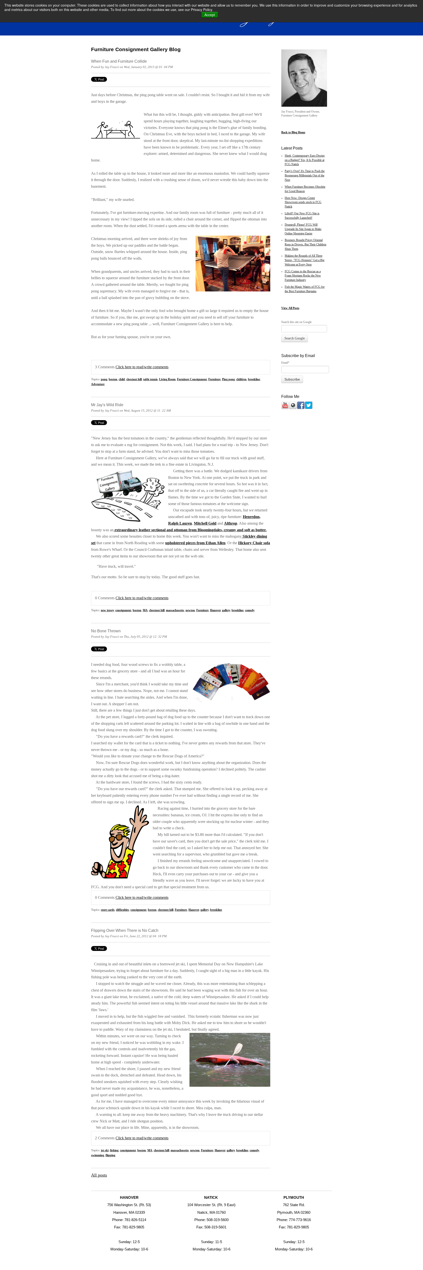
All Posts (293, 308)
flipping (110, 1155)
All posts (99, 1175)
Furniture (214, 379)
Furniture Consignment (192, 379)
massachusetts (175, 610)
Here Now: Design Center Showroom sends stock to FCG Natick (303, 202)
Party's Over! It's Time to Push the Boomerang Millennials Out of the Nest (305, 176)
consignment (123, 610)
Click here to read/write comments (142, 367)
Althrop (230, 523)
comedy (250, 610)
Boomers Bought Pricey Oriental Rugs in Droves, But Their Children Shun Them (305, 245)
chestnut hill (134, 379)
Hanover (215, 610)
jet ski (104, 1150)
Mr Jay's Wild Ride (107, 405)
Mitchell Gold (205, 523)
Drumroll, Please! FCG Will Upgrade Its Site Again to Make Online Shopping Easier (303, 229)
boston (113, 379)
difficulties (122, 910)
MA (145, 610)
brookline (254, 379)
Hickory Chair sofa (254, 543)
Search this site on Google (296, 322)
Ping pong (228, 379)
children (241, 379)
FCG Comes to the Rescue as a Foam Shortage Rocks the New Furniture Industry (303, 276)
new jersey (107, 610)
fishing (114, 1150)
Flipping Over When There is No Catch (124, 930)
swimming (97, 1155)
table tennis (150, 379)
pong (104, 379)
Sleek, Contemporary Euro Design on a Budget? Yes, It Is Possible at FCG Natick (305, 160)
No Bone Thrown (106, 631)
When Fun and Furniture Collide (119, 61)
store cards (108, 910)
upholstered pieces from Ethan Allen (195, 543)
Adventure (98, 384)
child (122, 379)
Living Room (167, 379)
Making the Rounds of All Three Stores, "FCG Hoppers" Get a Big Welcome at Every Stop (304, 260)
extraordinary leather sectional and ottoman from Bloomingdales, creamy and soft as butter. (190, 530)
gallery (226, 610)
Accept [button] (209, 14)
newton (190, 610)
